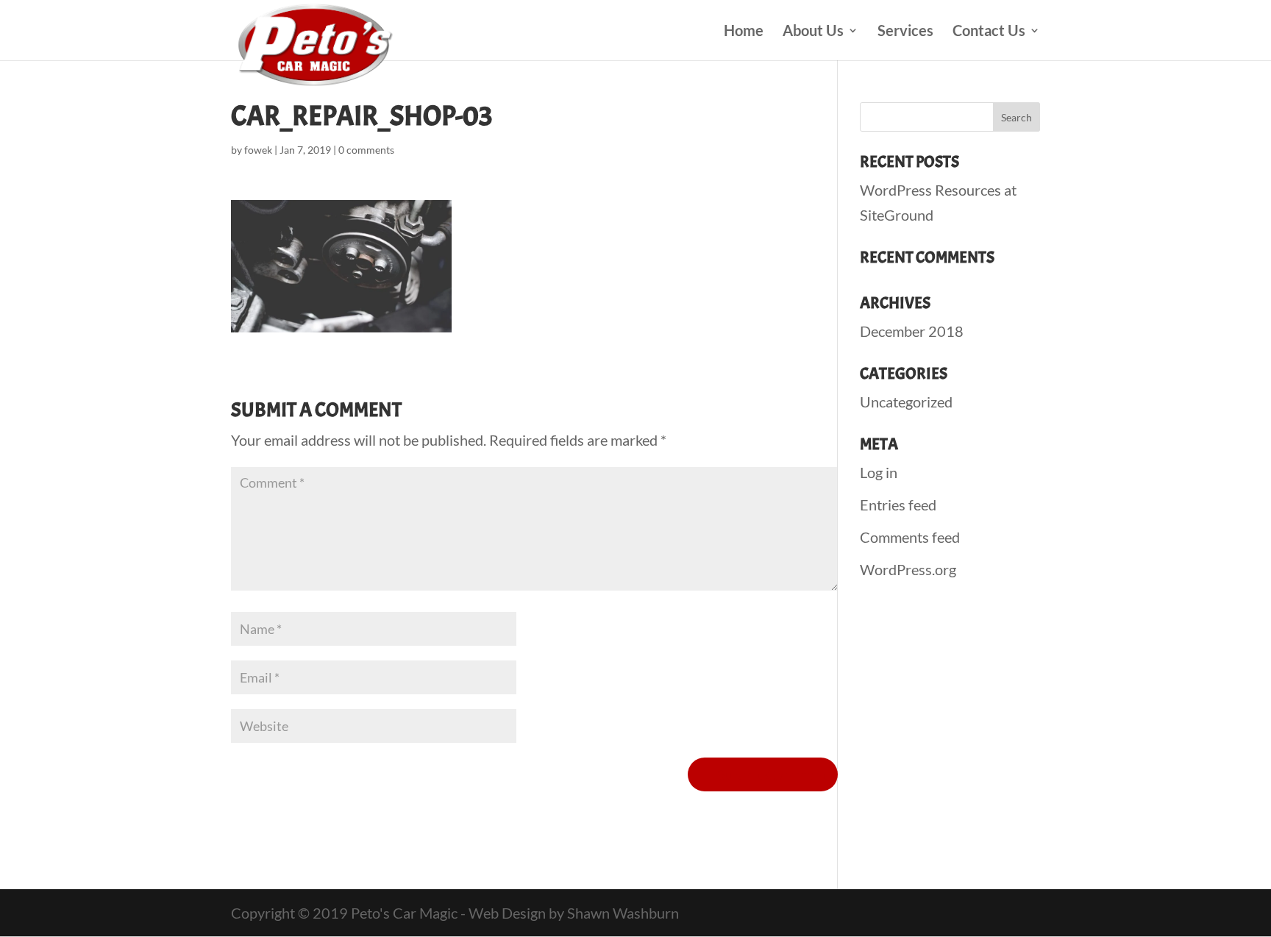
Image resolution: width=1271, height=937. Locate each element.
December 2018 (912, 331)
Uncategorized (906, 401)
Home (743, 32)
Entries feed (898, 504)
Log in (878, 472)
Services (905, 32)
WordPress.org (908, 569)
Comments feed (910, 537)
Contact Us (989, 32)
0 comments (366, 149)
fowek (258, 149)
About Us (813, 32)
